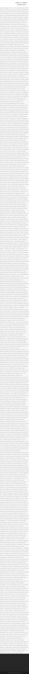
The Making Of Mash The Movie (9, 658)
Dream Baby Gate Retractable (13, 665)
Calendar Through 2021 (9, 659)
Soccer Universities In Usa (11, 663)
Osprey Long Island (9, 661)
